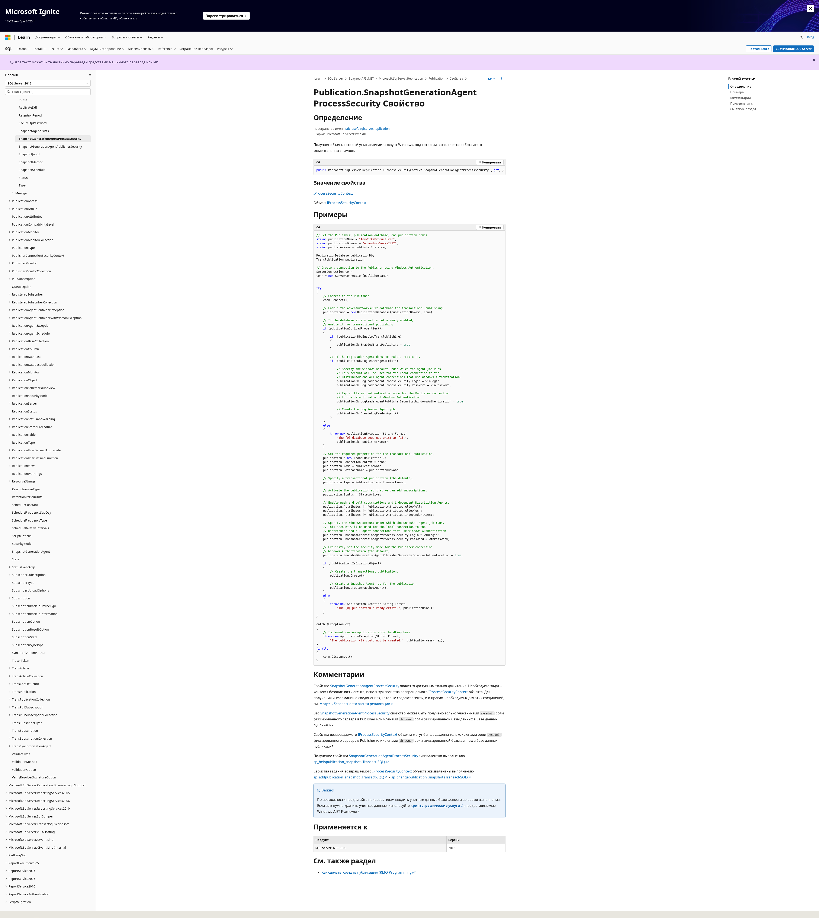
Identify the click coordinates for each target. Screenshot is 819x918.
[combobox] (48, 83)
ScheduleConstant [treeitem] (25, 505)
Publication (436, 78)
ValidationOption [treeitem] (24, 770)
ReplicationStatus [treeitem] (24, 411)
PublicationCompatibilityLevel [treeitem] (33, 224)
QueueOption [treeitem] (21, 287)
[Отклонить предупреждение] (810, 8)
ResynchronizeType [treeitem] (26, 489)
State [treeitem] (15, 559)
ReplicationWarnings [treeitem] (27, 474)
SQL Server (335, 78)
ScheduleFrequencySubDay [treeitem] (31, 512)
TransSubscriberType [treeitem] (27, 723)
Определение (740, 87)
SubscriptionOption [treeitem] (26, 621)
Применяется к (741, 103)
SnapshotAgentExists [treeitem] (34, 131)
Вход (810, 37)
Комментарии (740, 98)
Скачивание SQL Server (794, 49)
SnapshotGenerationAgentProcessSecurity (364, 685)
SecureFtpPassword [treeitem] (33, 123)
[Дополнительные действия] (501, 78)
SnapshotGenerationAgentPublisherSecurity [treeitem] (50, 146)
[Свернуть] (90, 74)
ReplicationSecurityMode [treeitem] (30, 396)
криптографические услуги (435, 805)
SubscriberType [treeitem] (23, 583)
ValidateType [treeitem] (21, 754)
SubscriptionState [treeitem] (24, 637)
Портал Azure (758, 49)
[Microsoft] (8, 37)
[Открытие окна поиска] (801, 37)
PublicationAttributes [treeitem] (27, 216)
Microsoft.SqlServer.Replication (401, 78)
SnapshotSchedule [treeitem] (32, 170)
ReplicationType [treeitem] (23, 442)
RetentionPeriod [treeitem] (30, 115)
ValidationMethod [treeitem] (24, 762)
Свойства (456, 78)
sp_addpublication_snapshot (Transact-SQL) (349, 777)
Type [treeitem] (22, 185)
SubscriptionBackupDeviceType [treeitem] (34, 606)
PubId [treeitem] (23, 100)
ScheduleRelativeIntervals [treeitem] (30, 528)
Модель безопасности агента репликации (354, 703)
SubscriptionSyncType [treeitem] (28, 645)
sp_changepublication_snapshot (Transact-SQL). (430, 777)
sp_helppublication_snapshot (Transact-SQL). (350, 761)
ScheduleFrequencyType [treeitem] (29, 520)
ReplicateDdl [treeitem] (28, 107)
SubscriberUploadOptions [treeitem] (30, 590)
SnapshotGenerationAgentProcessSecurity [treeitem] (50, 139)
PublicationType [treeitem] (23, 248)
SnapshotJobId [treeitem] (29, 154)
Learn (318, 78)
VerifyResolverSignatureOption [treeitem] (34, 777)
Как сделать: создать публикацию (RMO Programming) (367, 872)
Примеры (737, 92)
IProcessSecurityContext (333, 193)
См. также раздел (743, 109)
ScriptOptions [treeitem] (22, 536)
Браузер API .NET (361, 78)
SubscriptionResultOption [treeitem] (30, 629)
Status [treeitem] (23, 178)
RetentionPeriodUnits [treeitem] (27, 497)
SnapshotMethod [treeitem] (31, 162)
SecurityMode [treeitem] (22, 544)
